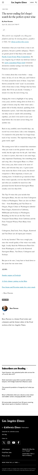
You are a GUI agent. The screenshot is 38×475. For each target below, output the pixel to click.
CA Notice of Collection (7, 470)
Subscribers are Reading (14, 368)
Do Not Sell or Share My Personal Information (24, 470)
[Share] (4, 30)
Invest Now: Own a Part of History (28, 454)
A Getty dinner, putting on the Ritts (14, 281)
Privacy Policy (32, 468)
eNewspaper (6, 449)
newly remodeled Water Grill (15, 62)
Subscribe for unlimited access (10, 431)
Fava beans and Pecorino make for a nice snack (18, 287)
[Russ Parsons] (5, 308)
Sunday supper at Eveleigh (11, 275)
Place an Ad (6, 456)
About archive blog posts (20, 41)
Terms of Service (24, 468)
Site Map (4, 434)
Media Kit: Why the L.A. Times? (28, 450)
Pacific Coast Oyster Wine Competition (16, 56)
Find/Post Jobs (6, 452)
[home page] (19, 2)
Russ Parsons (8, 21)
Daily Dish (5, 9)
